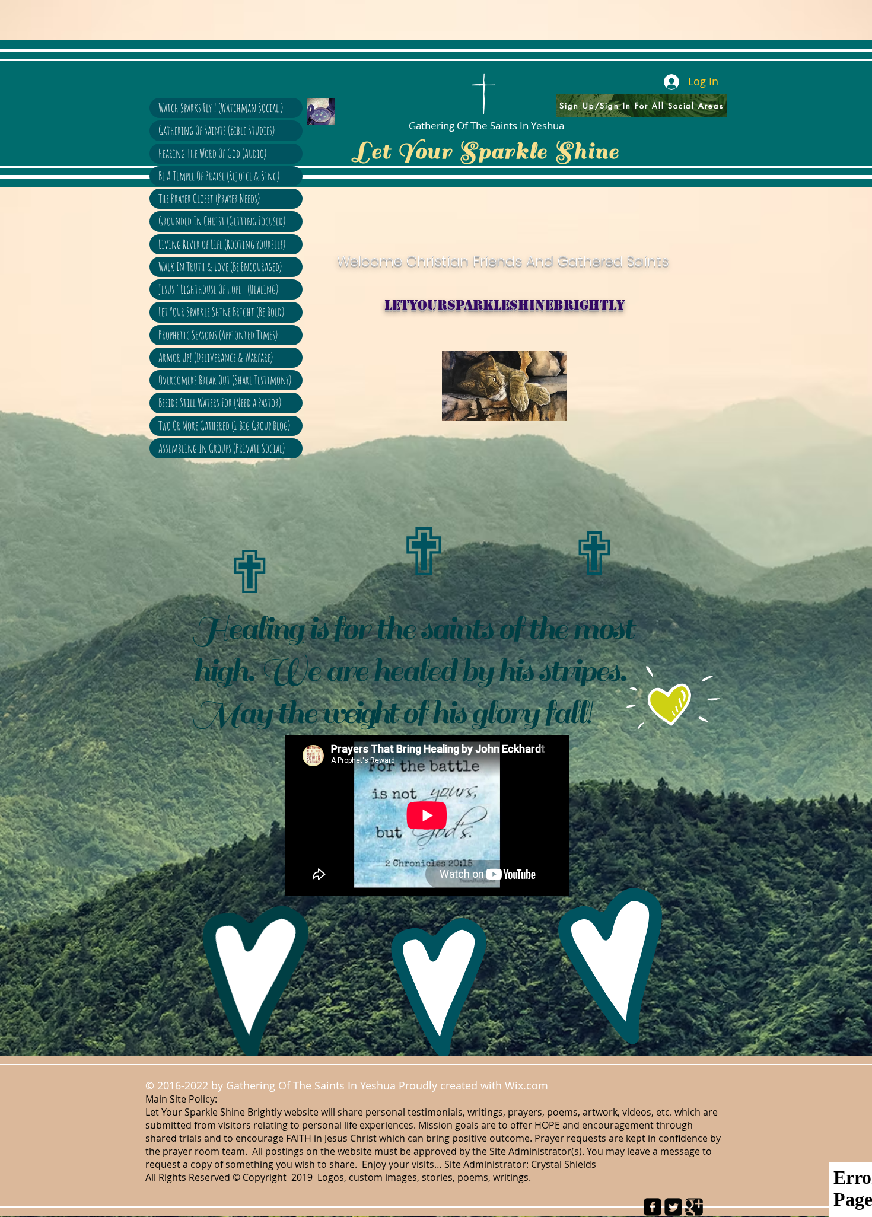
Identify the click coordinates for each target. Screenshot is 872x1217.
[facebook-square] (652, 1207)
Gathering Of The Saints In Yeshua (486, 125)
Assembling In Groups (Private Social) (221, 448)
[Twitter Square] (673, 1207)
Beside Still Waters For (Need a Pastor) (219, 402)
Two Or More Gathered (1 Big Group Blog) (224, 425)
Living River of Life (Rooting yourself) (221, 244)
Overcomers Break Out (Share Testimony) (224, 379)
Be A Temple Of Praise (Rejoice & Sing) (218, 175)
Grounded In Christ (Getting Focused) (221, 221)
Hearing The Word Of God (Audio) (212, 153)
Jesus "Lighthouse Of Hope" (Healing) (218, 289)
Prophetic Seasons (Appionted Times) (218, 334)
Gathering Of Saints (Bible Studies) (216, 130)
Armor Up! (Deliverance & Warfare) (215, 357)
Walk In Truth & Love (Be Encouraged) (220, 266)
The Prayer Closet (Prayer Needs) (209, 198)
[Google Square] (694, 1207)
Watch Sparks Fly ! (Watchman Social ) (220, 107)
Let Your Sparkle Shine (486, 151)
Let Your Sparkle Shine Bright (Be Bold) (221, 311)
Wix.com (529, 1085)
